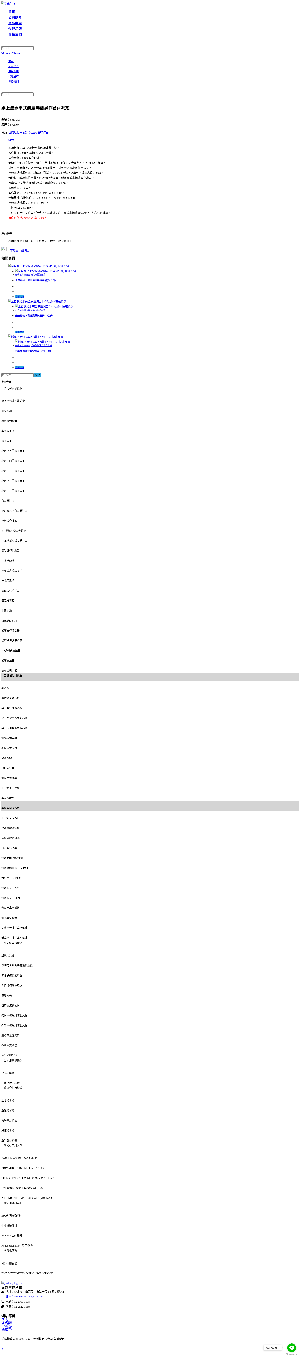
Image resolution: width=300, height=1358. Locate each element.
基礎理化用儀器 (18, 132)
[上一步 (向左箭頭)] (6, 679)
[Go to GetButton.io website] (291, 1354)
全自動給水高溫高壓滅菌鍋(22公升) (34, 315)
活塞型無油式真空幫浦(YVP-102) (33, 351)
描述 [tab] (11, 140)
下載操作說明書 (20, 250)
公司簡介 (13, 66)
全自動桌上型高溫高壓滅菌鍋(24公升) (35, 280)
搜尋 (37, 375)
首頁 (11, 61)
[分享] (288, 4)
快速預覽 (63, 266)
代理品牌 (13, 76)
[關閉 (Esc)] (296, 4)
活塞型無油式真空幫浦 (41, 345)
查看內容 (19, 296)
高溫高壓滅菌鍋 (38, 274)
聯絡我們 (13, 81)
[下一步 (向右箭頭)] (294, 679)
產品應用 (13, 71)
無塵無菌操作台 (39, 132)
